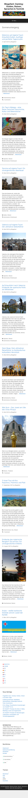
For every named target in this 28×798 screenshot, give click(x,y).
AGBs (5, 762)
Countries (5, 780)
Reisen (13, 97)
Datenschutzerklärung (9, 750)
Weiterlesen (6, 93)
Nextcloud (5, 773)
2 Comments (7, 99)
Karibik (10, 656)
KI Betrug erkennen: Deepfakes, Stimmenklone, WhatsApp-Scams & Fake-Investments (12, 701)
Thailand (10, 471)
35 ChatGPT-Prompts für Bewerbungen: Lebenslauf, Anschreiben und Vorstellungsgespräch (14, 714)
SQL (4, 777)
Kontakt (5, 753)
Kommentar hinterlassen (10, 161)
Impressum (6, 748)
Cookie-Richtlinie (7, 759)
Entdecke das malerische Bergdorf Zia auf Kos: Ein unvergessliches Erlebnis (12, 541)
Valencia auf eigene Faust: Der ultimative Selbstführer (12, 226)
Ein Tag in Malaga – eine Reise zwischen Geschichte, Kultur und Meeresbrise (13, 109)
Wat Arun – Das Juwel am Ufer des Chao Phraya (14, 408)
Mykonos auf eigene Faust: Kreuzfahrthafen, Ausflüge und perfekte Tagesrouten (12, 37)
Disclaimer (5, 751)
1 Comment (7, 473)
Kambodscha (7, 398)
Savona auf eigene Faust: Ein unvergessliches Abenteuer (13, 169)
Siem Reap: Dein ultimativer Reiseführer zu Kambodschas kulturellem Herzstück (13, 350)
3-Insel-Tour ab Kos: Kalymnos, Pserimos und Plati (13, 482)
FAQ (4, 775)
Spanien (6, 158)
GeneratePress (18, 788)
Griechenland (7, 97)
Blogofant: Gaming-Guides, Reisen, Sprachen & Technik (14, 6)
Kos (13, 530)
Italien (5, 215)
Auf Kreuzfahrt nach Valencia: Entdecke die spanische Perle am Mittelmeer (14, 287)
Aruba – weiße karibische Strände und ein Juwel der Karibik (12, 613)
